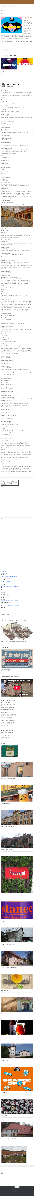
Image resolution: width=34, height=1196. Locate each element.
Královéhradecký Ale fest (6, 581)
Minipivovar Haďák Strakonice (8, 778)
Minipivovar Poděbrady (6, 717)
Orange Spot (4, 1092)
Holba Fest (3, 571)
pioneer (6, 50)
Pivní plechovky (4, 1115)
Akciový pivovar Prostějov (7, 849)
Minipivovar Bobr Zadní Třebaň (8, 707)
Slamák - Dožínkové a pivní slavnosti (9, 600)
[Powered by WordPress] (12, 1191)
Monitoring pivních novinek (8, 6)
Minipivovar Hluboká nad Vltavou (8, 722)
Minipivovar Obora (5, 711)
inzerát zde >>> (4, 228)
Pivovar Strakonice (5, 737)
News (17, 6)
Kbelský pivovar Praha (6, 712)
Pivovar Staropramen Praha (7, 826)
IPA (2, 1037)
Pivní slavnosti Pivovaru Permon (8, 591)
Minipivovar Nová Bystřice (7, 723)
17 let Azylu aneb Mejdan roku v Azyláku (10, 605)
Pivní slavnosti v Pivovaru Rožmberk (9, 576)
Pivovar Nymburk (5, 735)
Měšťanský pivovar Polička (7, 732)
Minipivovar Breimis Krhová (7, 944)
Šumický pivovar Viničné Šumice (8, 706)
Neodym (3, 71)
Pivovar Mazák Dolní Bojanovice (8, 719)
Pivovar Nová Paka (5, 739)
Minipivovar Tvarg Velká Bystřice (8, 714)
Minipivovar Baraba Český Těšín (8, 715)
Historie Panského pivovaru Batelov (9, 967)
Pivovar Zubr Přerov (5, 734)
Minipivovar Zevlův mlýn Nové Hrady (9, 1138)
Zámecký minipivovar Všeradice (8, 720)
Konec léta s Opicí (5, 596)
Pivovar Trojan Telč (5, 702)
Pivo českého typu (5, 895)
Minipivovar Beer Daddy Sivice (8, 704)
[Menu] (32, 2)
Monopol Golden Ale (5, 990)
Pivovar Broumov (5, 1060)
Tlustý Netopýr (4, 921)
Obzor (18, 67)
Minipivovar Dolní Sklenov (7, 725)
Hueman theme (24, 1191)
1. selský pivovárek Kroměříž (7, 709)
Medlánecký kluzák (5, 803)
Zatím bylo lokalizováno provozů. (13, 641)
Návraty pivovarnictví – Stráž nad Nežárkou (11, 1013)
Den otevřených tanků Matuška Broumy (10, 586)
